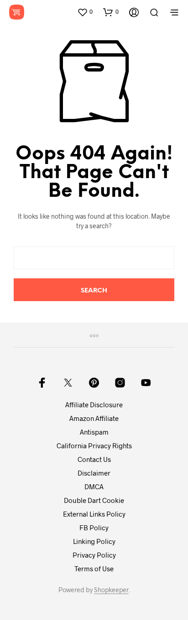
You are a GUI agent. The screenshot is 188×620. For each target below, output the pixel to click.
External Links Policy (94, 514)
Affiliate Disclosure (94, 404)
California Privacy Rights (94, 445)
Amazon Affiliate (94, 418)
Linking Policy (94, 541)
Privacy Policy (94, 555)
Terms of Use (94, 568)
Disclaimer (94, 473)
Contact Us (94, 459)
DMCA (94, 486)
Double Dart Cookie (94, 500)
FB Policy (94, 527)
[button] (85, 11)
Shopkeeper (111, 590)
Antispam (94, 432)
